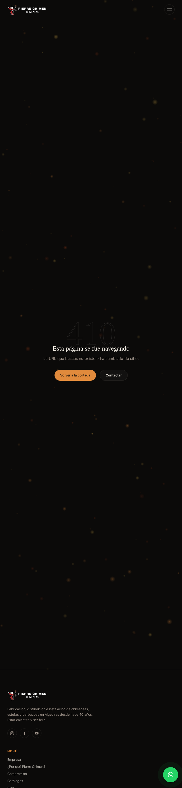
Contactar (114, 375)
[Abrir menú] (169, 9)
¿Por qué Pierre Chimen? (26, 767)
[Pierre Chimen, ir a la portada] (27, 9)
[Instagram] (12, 733)
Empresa (14, 759)
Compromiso (17, 774)
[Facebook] (24, 733)
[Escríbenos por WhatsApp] (170, 774)
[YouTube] (36, 733)
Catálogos (15, 781)
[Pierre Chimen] (27, 694)
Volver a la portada (75, 375)
